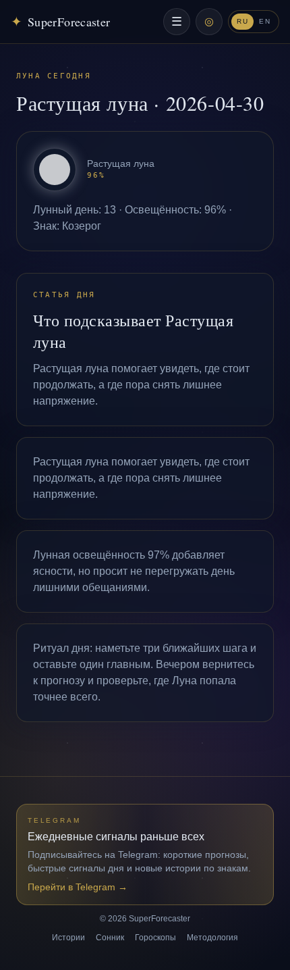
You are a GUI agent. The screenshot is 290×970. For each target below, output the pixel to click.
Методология (212, 937)
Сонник (110, 937)
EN (264, 21)
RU (242, 21)
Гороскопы (155, 937)
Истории (68, 937)
